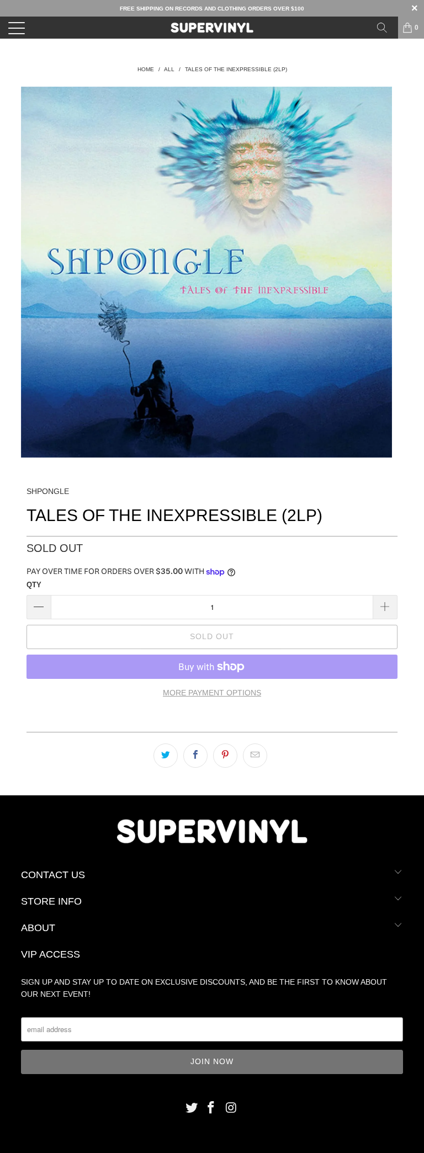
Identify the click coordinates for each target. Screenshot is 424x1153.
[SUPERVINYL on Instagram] (231, 1108)
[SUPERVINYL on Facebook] (211, 1108)
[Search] (386, 28)
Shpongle (47, 491)
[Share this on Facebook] (195, 755)
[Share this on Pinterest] (225, 755)
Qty (33, 585)
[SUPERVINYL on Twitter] (191, 1108)
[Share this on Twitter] (165, 755)
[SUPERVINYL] (212, 28)
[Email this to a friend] (255, 755)
